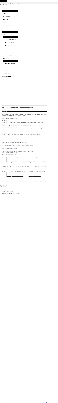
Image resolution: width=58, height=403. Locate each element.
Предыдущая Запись (3, 185)
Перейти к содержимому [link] (3, 4)
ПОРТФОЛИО (6, 19)
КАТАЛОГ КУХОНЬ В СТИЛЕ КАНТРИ (11, 48)
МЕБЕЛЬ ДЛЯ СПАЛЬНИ (7, 73)
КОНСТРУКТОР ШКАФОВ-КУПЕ (10, 63)
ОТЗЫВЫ (5, 22)
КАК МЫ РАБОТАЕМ (7, 16)
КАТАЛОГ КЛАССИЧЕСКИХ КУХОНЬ (11, 42)
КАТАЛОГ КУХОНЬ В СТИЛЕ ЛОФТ (11, 45)
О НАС (5, 13)
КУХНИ (5, 34)
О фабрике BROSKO (4, 8)
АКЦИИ (3, 79)
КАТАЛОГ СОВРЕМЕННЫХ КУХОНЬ (11, 39)
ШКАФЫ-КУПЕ (6, 58)
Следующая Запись (3, 186)
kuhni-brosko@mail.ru (48, 3)
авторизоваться (17, 193)
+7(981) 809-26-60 (29, 3)
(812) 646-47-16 (22, 3)
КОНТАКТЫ (3, 82)
